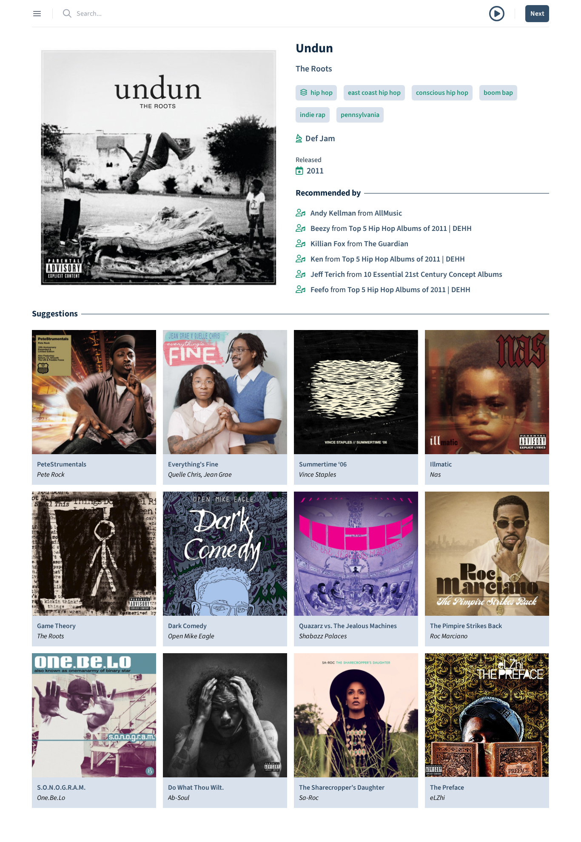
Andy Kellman (333, 213)
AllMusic (388, 213)
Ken (316, 259)
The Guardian (386, 244)
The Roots (314, 69)
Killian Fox (327, 244)
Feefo (319, 289)
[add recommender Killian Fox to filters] (300, 244)
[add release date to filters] (299, 171)
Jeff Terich (327, 274)
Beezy (320, 228)
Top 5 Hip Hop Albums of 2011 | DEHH (410, 228)
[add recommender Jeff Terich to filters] (300, 275)
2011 (315, 171)
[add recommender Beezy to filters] (300, 229)
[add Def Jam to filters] (299, 139)
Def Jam (320, 139)
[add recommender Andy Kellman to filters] (300, 213)
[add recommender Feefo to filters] (300, 290)
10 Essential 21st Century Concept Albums (433, 274)
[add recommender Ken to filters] (300, 259)
